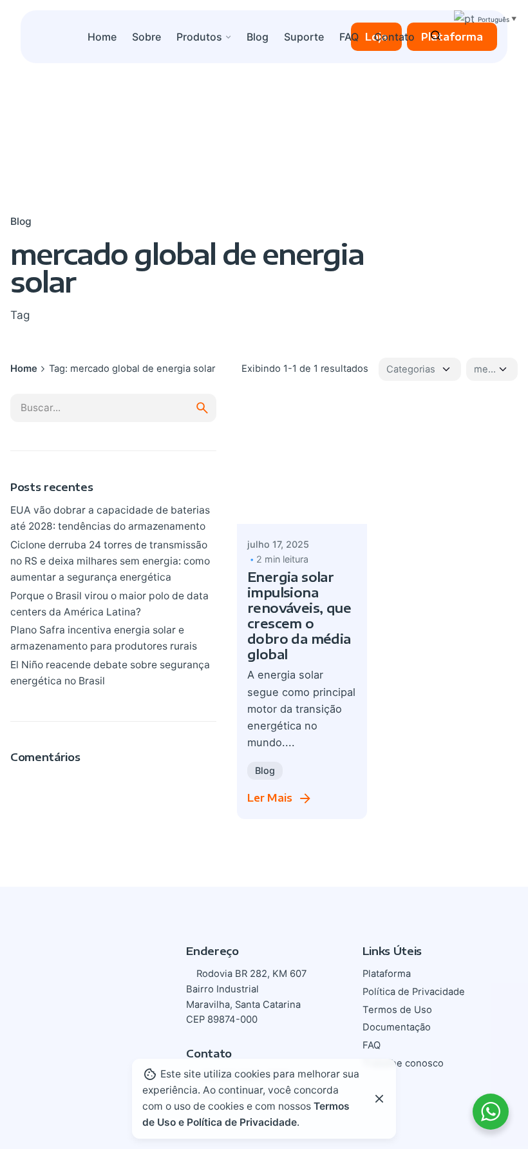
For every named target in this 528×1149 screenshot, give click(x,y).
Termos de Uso (397, 1010)
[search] (202, 408)
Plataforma (452, 36)
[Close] (379, 1099)
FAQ (372, 1045)
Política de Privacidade (414, 992)
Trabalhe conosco (403, 1063)
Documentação (397, 1027)
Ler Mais (269, 797)
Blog (21, 221)
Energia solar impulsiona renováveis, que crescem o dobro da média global (299, 615)
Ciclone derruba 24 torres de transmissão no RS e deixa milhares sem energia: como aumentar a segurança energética (110, 561)
